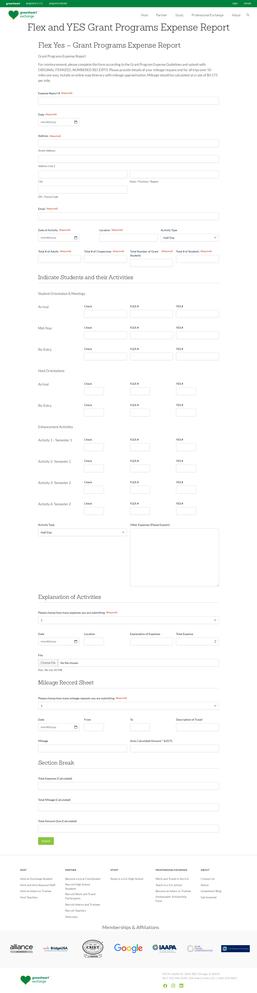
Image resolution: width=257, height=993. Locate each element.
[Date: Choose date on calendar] (75, 122)
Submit (46, 841)
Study (114, 869)
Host (23, 869)
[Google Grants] (128, 949)
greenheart (13, 3)
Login (235, 3)
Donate (247, 3)
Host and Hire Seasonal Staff (37, 885)
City (40, 181)
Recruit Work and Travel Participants (80, 896)
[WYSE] (200, 949)
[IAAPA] (164, 949)
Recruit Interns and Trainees (82, 904)
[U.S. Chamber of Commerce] (235, 949)
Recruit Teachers (75, 910)
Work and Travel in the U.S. (172, 878)
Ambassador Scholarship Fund (171, 899)
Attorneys (71, 916)
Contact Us (208, 878)
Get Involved (208, 897)
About (205, 869)
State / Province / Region (144, 181)
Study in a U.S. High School (126, 878)
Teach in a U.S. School (169, 885)
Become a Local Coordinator (83, 878)
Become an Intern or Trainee (173, 891)
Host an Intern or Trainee (35, 891)
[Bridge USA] (57, 949)
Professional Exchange (171, 869)
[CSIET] (93, 949)
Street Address (46, 150)
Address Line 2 (46, 166)
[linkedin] (181, 985)
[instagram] (173, 985)
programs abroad (58, 3)
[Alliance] (21, 949)
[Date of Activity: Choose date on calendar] (75, 237)
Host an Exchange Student (36, 878)
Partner (70, 869)
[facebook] (165, 986)
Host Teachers (29, 897)
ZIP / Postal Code (48, 196)
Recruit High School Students (77, 886)
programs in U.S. (34, 3)
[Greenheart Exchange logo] (23, 15)
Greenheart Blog (211, 891)
